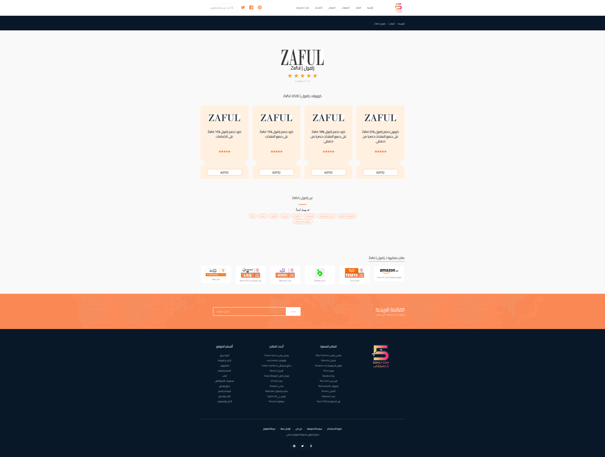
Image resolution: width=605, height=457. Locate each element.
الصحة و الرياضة (224, 371)
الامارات (297, 216)
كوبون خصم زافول (302, 221)
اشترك (293, 311)
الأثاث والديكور (224, 396)
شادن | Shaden (276, 386)
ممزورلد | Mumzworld (328, 386)
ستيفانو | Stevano (277, 401)
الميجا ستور (224, 355)
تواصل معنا (285, 429)
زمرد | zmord (276, 381)
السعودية (310, 216)
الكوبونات (345, 7)
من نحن (299, 429)
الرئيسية (370, 7)
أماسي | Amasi (328, 391)
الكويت (273, 216)
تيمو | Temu (328, 371)
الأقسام (318, 7)
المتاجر (358, 7)
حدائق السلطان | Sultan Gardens (276, 366)
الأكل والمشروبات (224, 401)
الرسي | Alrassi (276, 371)
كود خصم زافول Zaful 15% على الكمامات (224, 134)
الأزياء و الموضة (224, 360)
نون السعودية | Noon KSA (328, 401)
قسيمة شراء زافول (346, 216)
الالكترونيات (224, 366)
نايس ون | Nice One (328, 381)
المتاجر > (391, 24)
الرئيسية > (401, 24)
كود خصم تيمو (303, 7)
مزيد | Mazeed (328, 396)
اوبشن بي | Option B (276, 396)
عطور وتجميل (224, 386)
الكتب (224, 376)
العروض (331, 7)
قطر (252, 216)
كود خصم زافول (326, 216)
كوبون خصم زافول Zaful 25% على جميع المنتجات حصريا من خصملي (380, 136)
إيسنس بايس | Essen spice (277, 355)
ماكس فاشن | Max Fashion (328, 355)
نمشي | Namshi (328, 360)
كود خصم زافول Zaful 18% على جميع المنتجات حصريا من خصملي (328, 136)
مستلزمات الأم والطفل (224, 381)
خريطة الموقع (269, 429)
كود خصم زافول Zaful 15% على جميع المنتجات (276, 134)
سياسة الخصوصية (314, 429)
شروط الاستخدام (334, 429)
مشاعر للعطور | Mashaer (276, 391)
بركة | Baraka (329, 376)
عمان (263, 216)
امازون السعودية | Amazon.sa (328, 366)
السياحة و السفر (224, 391)
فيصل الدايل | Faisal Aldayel (276, 376)
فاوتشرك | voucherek (276, 360)
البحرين (285, 216)
